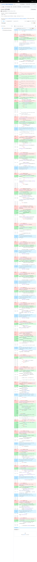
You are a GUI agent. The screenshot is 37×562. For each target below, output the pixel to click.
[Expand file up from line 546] (16, 444)
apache (3, 4)
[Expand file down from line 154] (16, 65)
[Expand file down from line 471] (16, 394)
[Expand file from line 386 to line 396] (16, 297)
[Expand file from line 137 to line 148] (16, 48)
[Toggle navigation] (1, 1)
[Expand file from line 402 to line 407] (16, 315)
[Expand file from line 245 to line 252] (16, 168)
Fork (28, 4)
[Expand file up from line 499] (16, 395)
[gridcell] (25, 29)
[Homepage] (18, 1)
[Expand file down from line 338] (16, 265)
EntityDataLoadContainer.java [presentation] (8, 30)
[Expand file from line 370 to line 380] (16, 282)
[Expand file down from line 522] (16, 442)
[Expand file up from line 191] (16, 66)
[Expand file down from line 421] (16, 347)
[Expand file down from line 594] (16, 527)
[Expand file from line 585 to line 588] (16, 511)
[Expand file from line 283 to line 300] (16, 236)
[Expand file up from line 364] (16, 266)
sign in (24, 534)
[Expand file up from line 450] (16, 348)
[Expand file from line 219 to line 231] (16, 128)
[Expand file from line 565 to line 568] (16, 477)
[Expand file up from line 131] (16, 29)
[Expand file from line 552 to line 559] (16, 460)
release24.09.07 (9, 21)
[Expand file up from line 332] (16, 251)
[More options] (35, 28)
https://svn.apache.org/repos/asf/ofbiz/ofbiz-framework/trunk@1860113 (16, 18)
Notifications (23, 4)
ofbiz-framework (9, 4)
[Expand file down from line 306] (16, 250)
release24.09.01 (15, 21)
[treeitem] (7, 29)
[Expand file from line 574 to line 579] (16, 495)
